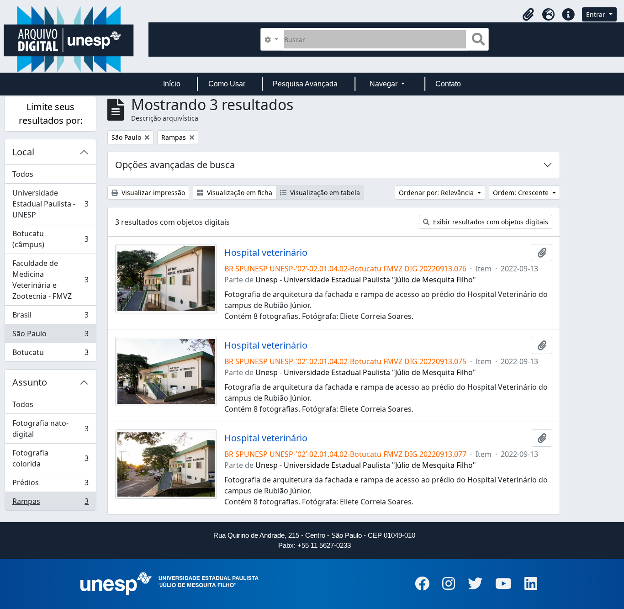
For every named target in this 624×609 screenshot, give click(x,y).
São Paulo (50, 335)
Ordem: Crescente (521, 192)
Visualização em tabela (324, 192)
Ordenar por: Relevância (437, 192)
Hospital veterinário (265, 252)
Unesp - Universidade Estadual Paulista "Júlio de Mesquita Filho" (365, 280)
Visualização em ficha (238, 192)
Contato (448, 84)
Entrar (596, 14)
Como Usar (226, 84)
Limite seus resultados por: (51, 114)
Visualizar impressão (152, 192)
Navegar (384, 84)
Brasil (50, 317)
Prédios (50, 484)
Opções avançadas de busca (175, 165)
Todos (22, 174)
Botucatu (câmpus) (50, 238)
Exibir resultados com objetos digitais (489, 221)
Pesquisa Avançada (305, 84)
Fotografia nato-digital (50, 428)
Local (23, 152)
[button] (528, 15)
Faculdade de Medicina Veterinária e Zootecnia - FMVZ (50, 279)
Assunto (29, 382)
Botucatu (50, 354)
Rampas (50, 503)
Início (171, 84)
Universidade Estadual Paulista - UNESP (50, 204)
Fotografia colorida (50, 458)
